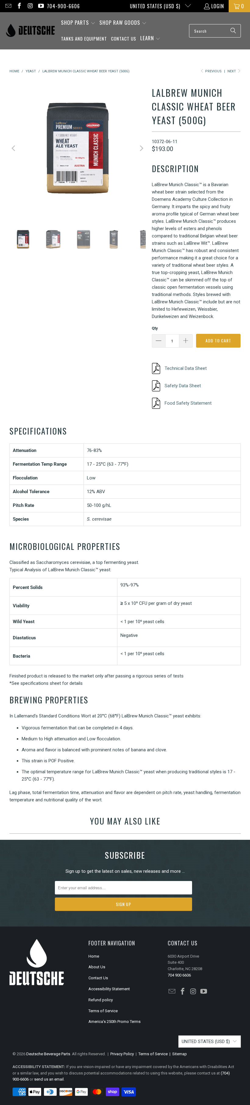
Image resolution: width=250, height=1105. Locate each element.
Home (93, 956)
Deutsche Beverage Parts (48, 1054)
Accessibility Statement (109, 989)
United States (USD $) (156, 6)
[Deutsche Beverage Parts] (30, 31)
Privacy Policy (122, 1054)
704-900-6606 (63, 6)
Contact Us (98, 978)
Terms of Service (103, 1011)
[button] (78, 23)
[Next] (141, 148)
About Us (96, 967)
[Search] (233, 31)
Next (232, 71)
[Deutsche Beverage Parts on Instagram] (30, 6)
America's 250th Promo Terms (114, 1021)
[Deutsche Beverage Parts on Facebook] (19, 6)
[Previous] (14, 148)
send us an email (49, 1079)
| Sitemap (177, 1054)
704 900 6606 (179, 975)
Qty (155, 328)
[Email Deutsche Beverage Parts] (8, 6)
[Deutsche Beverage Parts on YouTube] (41, 6)
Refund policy (100, 1000)
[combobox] (215, 31)
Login (217, 6)
